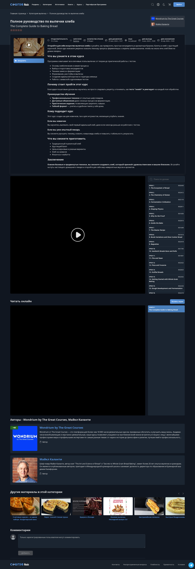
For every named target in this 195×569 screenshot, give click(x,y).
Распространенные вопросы (135, 564)
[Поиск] (152, 4)
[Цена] (169, 4)
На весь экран (177, 301)
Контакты (116, 564)
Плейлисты (155, 564)
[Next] (183, 493)
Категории (47, 4)
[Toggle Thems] (164, 4)
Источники (59, 4)
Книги (70, 4)
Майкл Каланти (51, 459)
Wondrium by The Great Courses (61, 427)
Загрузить (21, 61)
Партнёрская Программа (96, 4)
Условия (181, 564)
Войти (179, 4)
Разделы (35, 4)
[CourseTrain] (19, 4)
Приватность (168, 564)
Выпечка (76, 41)
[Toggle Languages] (158, 4)
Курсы (79, 4)
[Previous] (178, 493)
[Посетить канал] (191, 565)
